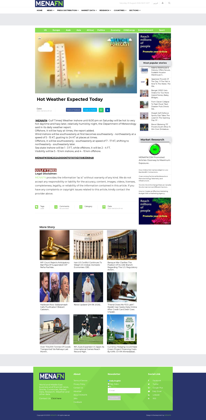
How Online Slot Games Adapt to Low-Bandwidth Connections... (153, 171)
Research (104, 10)
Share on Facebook (73, 110)
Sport (160, 30)
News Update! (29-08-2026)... (87, 305)
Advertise (77, 391)
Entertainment (142, 30)
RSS (154, 398)
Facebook (156, 381)
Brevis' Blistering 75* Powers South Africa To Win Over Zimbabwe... (161, 126)
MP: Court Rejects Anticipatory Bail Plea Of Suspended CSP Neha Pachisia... (55, 264)
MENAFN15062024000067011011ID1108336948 (64, 157)
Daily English (115, 381)
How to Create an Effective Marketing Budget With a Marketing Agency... (153, 192)
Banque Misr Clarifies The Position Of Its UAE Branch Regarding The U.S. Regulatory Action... (122, 266)
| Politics (100, 30)
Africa (89, 30)
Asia (79, 30)
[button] (162, 3)
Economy (115, 30)
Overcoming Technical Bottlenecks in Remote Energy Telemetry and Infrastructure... (153, 178)
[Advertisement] (104, 19)
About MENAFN (80, 395)
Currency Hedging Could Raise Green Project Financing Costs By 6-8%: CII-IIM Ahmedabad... (122, 349)
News (49, 10)
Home (39, 10)
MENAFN (41, 120)
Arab (68, 30)
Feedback (78, 402)
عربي (155, 3)
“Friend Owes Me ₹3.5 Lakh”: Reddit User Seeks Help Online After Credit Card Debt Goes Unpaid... (122, 308)
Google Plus (157, 388)
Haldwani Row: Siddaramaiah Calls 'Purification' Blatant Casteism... (54, 307)
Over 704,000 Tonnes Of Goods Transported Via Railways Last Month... (55, 349)
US (42, 30)
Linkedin (156, 395)
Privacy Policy (79, 384)
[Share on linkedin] (107, 110)
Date (39, 108)
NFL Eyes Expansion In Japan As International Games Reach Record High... (89, 349)
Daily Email (156, 391)
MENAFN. (53, 415)
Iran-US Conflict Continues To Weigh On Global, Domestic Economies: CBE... (88, 264)
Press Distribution (67, 10)
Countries (119, 10)
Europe (56, 30)
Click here (56, 398)
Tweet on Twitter (90, 110)
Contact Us (78, 388)
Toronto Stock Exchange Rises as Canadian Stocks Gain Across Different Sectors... (155, 186)
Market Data (88, 10)
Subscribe (114, 398)
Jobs (75, 398)
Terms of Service (80, 381)
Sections (134, 10)
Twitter (155, 384)
